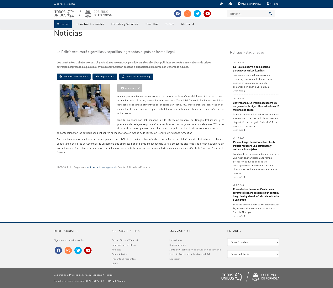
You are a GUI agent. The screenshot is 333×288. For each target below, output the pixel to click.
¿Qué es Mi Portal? (250, 3)
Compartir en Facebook (75, 76)
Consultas (151, 24)
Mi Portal (274, 3)
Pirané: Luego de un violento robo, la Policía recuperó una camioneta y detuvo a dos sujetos (254, 145)
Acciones (130, 88)
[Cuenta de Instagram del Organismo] (187, 13)
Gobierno (63, 24)
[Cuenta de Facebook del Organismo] (177, 13)
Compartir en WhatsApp (137, 76)
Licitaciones (175, 240)
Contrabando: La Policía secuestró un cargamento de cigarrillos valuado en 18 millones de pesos (256, 106)
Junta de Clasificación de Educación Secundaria (195, 249)
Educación (174, 258)
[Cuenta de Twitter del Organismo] (197, 13)
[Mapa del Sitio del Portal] (230, 4)
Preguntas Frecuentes (124, 258)
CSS (102, 281)
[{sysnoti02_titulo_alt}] (93, 103)
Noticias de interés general (101, 167)
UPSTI (115, 263)
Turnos (170, 24)
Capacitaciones (177, 245)
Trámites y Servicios (124, 24)
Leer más (238, 90)
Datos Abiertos (120, 254)
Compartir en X (106, 76)
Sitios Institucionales (90, 24)
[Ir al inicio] (221, 4)
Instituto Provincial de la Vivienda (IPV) (189, 254)
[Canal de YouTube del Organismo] (207, 13)
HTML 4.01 (112, 281)
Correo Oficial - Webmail (125, 240)
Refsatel (116, 249)
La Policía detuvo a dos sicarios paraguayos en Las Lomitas (251, 68)
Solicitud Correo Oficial (124, 245)
